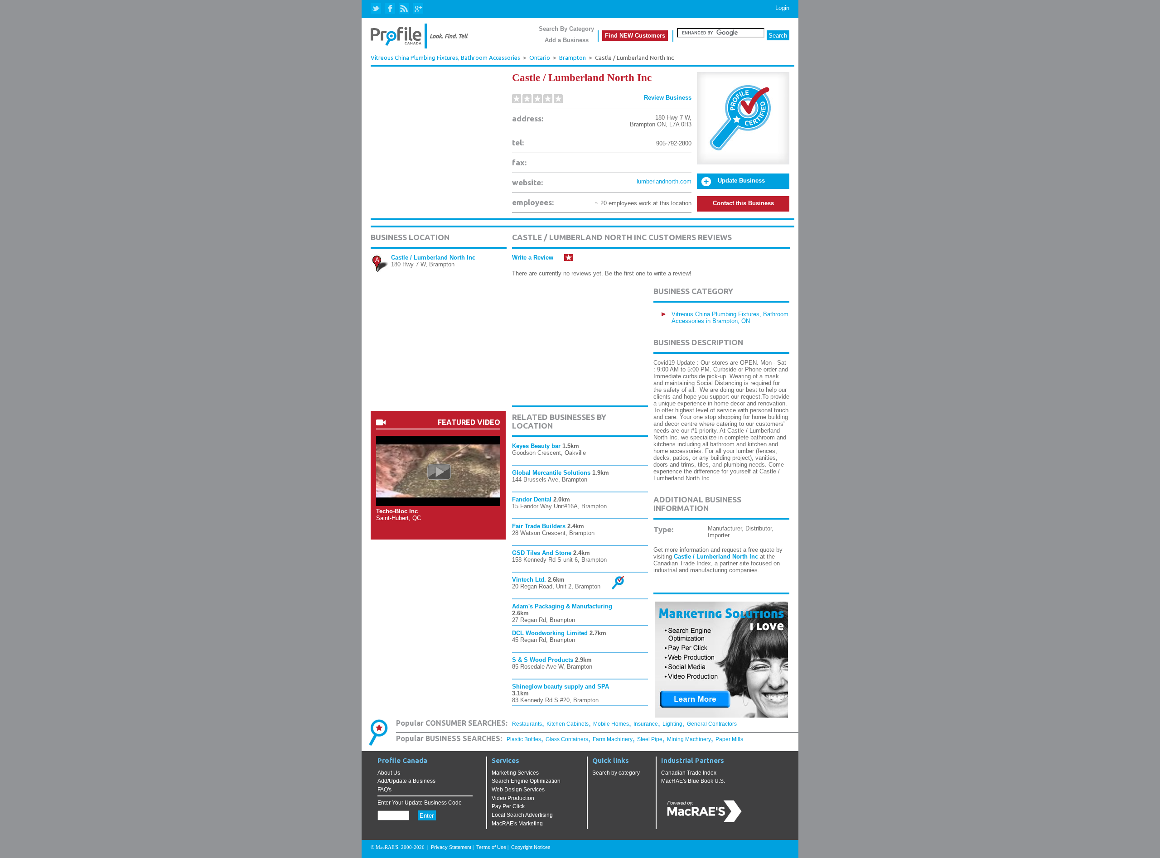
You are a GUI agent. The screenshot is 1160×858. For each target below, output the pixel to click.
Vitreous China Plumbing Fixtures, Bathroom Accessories (445, 57)
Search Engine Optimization (526, 781)
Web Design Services (518, 789)
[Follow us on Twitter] (377, 9)
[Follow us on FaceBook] (390, 9)
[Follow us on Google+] (417, 9)
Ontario (539, 57)
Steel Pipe (649, 739)
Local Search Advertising (522, 815)
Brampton (572, 57)
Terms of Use (491, 847)
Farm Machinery (613, 739)
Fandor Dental (531, 499)
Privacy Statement (451, 847)
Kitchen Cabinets (567, 724)
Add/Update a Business (406, 781)
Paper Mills (729, 739)
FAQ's (384, 789)
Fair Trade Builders (539, 526)
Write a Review (532, 257)
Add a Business (567, 40)
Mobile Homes (611, 724)
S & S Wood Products (542, 659)
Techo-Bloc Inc (397, 511)
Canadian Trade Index (688, 773)
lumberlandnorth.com (664, 181)
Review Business (667, 97)
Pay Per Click (508, 806)
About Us (388, 773)
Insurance (645, 724)
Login (782, 8)
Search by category (616, 773)
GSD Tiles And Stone (541, 553)
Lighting (672, 724)
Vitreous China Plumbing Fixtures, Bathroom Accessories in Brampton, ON (730, 317)
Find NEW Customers (635, 35)
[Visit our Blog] (404, 9)
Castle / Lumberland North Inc (433, 257)
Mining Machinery (689, 739)
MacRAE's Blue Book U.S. (693, 781)
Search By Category (566, 28)
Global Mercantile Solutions (551, 472)
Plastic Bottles (524, 739)
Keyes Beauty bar (536, 446)
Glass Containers (567, 739)
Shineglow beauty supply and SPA (560, 686)
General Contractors (712, 724)
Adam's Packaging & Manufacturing (562, 606)
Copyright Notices (531, 847)
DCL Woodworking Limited (550, 633)
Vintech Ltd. (529, 579)
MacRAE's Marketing (517, 823)
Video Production (513, 798)
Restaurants (527, 724)
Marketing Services (515, 773)
